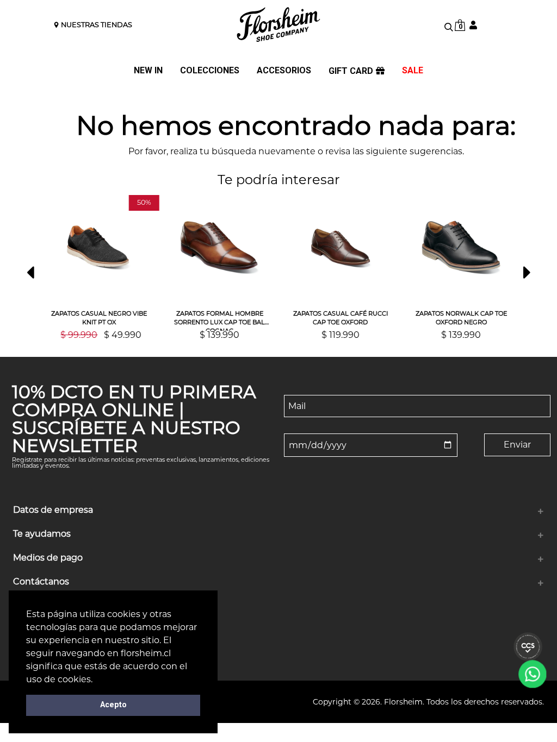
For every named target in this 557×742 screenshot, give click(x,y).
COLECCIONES (209, 71)
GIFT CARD (351, 71)
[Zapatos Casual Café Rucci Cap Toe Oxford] (339, 247)
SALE (412, 71)
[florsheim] (278, 24)
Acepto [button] (113, 704)
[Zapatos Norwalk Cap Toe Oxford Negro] (459, 247)
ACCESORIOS (284, 71)
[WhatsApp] (532, 674)
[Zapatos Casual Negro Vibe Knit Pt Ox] (97, 247)
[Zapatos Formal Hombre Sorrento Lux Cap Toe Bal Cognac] (218, 247)
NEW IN (148, 71)
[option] (97, 267)
